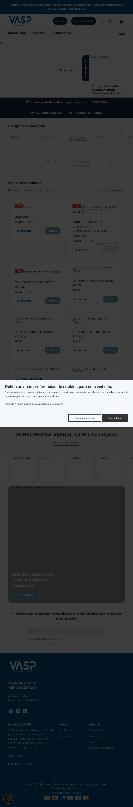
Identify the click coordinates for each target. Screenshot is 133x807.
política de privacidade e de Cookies (43, 404)
